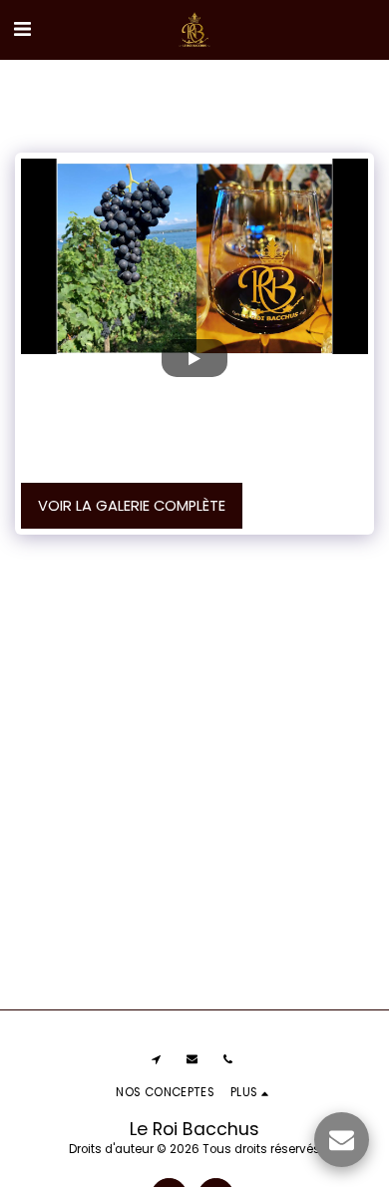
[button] (22, 29)
